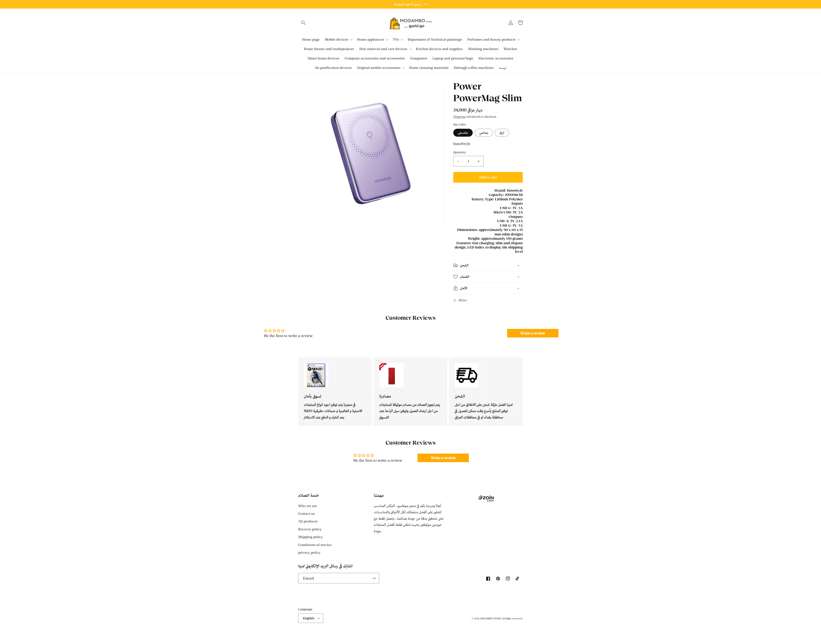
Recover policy (310, 529)
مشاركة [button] (462, 300)
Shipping (459, 116)
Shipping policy (310, 537)
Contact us (306, 514)
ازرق (501, 132)
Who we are (307, 506)
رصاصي (483, 132)
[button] (303, 23)
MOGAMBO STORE (490, 618)
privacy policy (309, 552)
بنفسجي (463, 132)
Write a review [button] (532, 333)
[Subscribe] (374, 578)
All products (307, 521)
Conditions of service (315, 545)
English (308, 618)
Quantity (460, 152)
